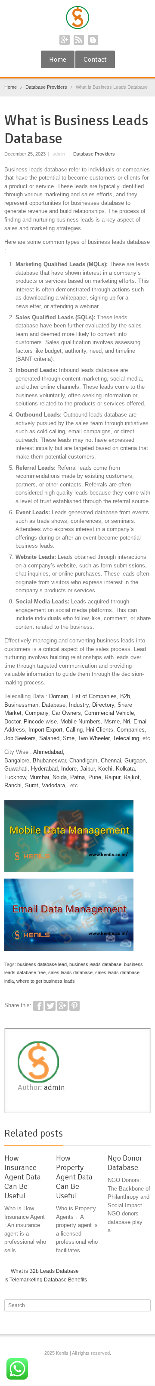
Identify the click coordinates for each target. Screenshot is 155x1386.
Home (57, 59)
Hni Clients (99, 729)
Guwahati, (16, 768)
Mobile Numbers (80, 721)
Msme (112, 721)
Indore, (69, 768)
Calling (74, 729)
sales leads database (70, 972)
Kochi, (106, 768)
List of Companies (94, 696)
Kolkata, (126, 768)
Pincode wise (40, 721)
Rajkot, (132, 777)
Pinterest (74, 1006)
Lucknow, (16, 777)
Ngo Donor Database (125, 1162)
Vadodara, (54, 785)
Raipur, (113, 777)
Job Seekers (20, 738)
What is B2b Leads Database (45, 1271)
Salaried (49, 738)
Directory (103, 705)
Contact (95, 59)
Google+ (64, 40)
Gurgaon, (135, 760)
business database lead (42, 964)
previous (136, 1135)
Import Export (45, 729)
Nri (126, 721)
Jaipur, (88, 768)
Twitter (50, 1006)
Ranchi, (13, 785)
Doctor (12, 721)
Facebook (38, 1006)
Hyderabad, (45, 768)
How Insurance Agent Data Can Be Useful (22, 1176)
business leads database (95, 964)
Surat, (32, 785)
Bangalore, (17, 760)
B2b (125, 696)
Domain (58, 696)
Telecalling (126, 738)
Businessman (21, 705)
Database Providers (94, 153)
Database (53, 705)
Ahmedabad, (49, 752)
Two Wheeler (93, 738)
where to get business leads (45, 981)
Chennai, (112, 760)
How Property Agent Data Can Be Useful (74, 1176)
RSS (79, 40)
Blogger (93, 40)
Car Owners (66, 713)
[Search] (145, 1305)
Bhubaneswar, (50, 760)
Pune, (95, 777)
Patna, (78, 777)
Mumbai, (40, 777)
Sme (68, 738)
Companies (131, 729)
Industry (79, 705)
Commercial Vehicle (109, 713)
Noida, (61, 777)
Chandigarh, (84, 760)
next (146, 1135)
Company (36, 713)
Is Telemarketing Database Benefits (45, 1280)
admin (54, 1087)
